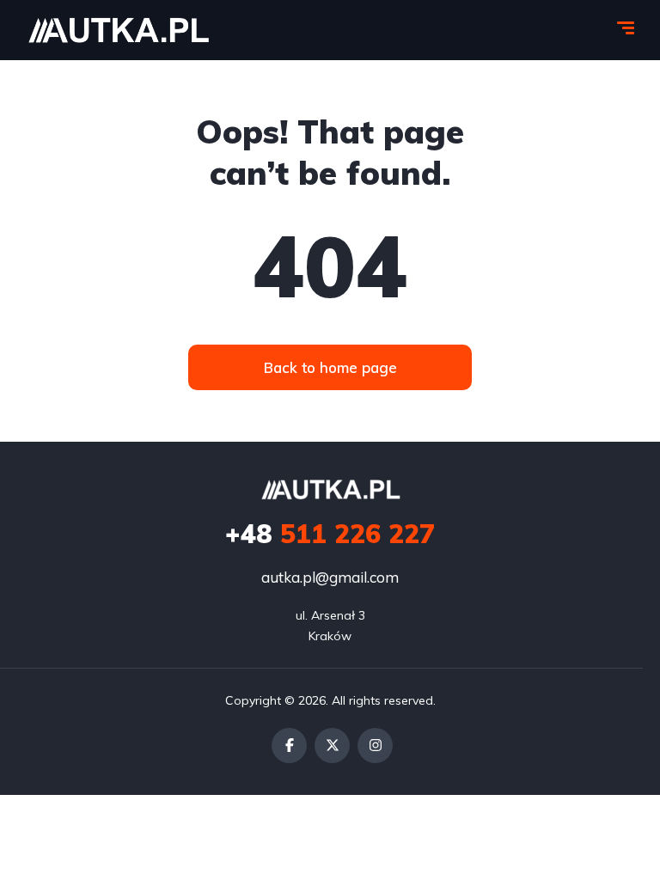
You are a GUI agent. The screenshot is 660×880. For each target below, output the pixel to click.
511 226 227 (330, 533)
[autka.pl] (118, 30)
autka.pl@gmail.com (330, 577)
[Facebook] (289, 745)
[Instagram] (375, 745)
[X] (332, 745)
